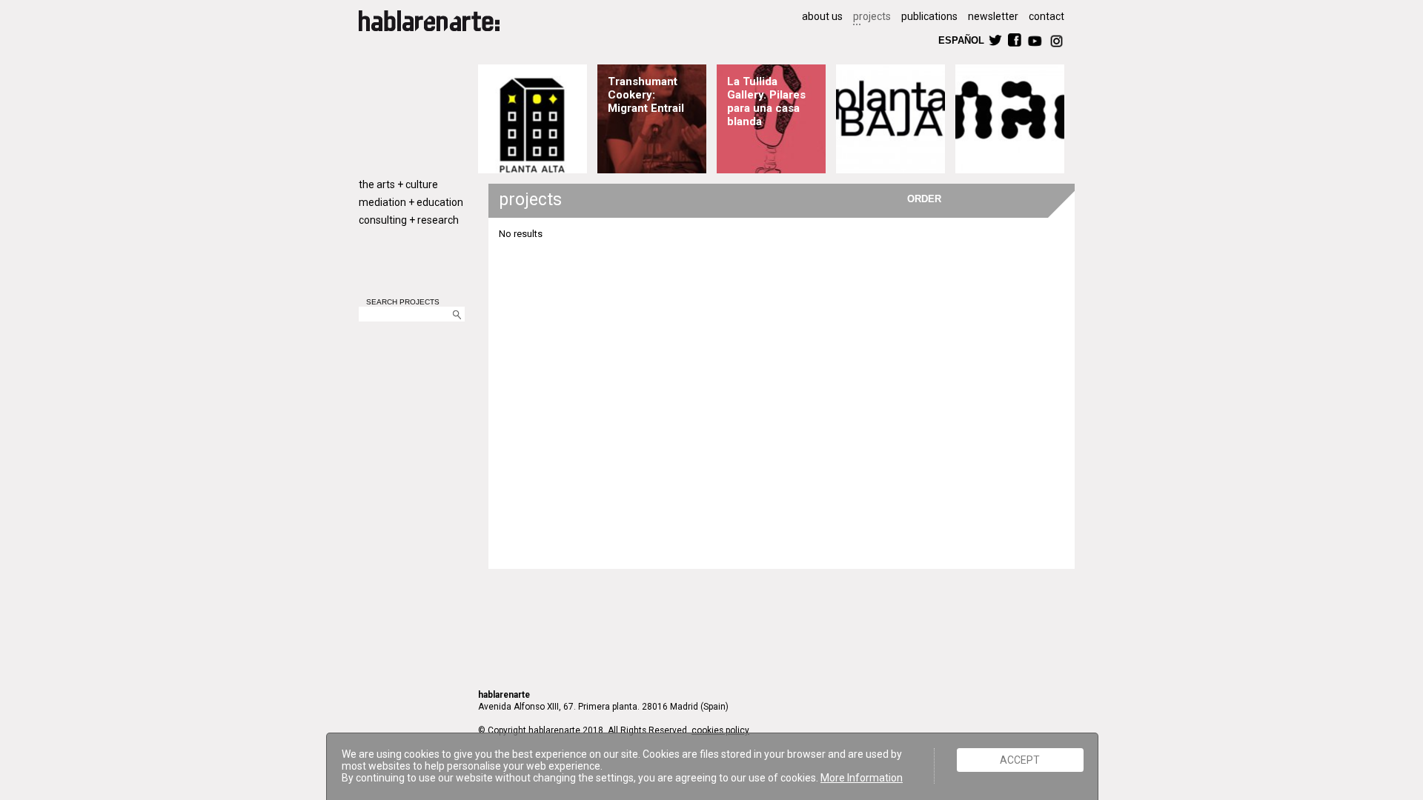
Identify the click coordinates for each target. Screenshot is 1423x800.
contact (1046, 16)
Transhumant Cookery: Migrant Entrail (646, 95)
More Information (861, 778)
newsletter (993, 16)
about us (822, 16)
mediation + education (411, 202)
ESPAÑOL (960, 39)
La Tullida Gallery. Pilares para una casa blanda (766, 101)
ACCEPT (1020, 760)
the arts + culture (398, 184)
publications (929, 16)
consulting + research (409, 220)
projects (872, 16)
